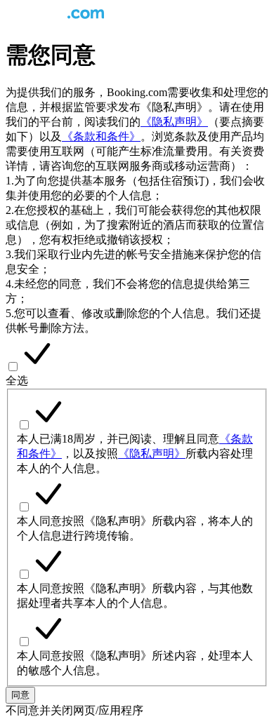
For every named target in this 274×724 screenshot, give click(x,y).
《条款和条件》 (101, 136)
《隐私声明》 (174, 122)
